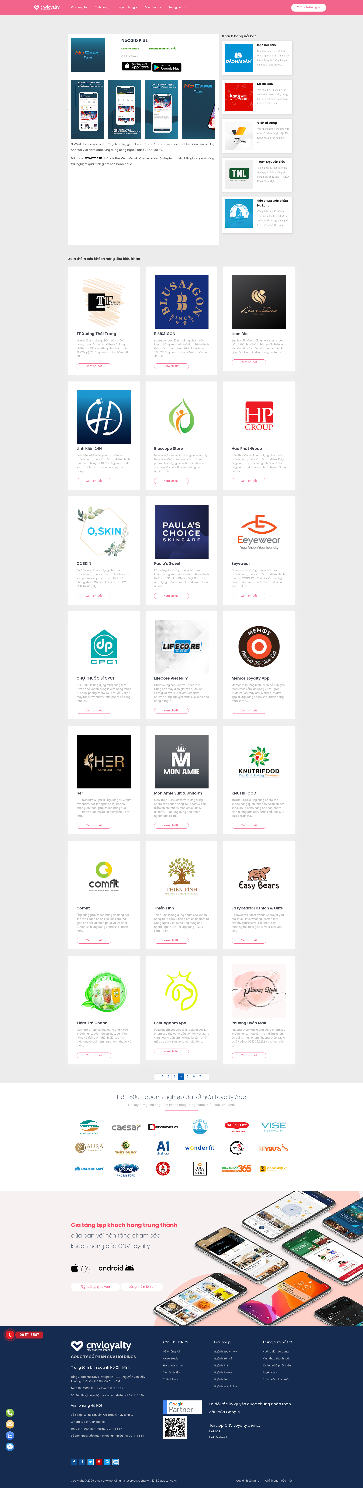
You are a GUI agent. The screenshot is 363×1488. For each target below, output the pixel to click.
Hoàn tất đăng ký (211, 114)
